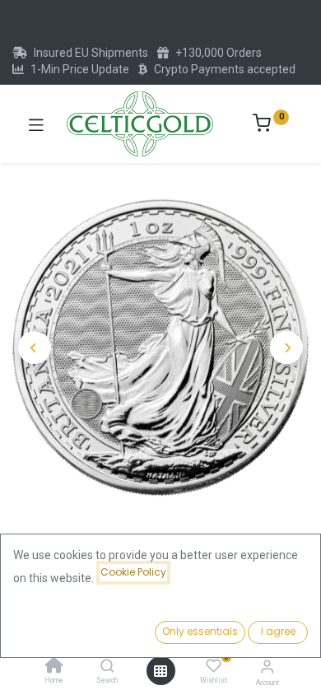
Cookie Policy (133, 572)
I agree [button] (278, 631)
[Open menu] (160, 671)
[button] (34, 347)
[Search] (107, 667)
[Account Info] (267, 666)
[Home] (54, 667)
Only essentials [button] (200, 631)
